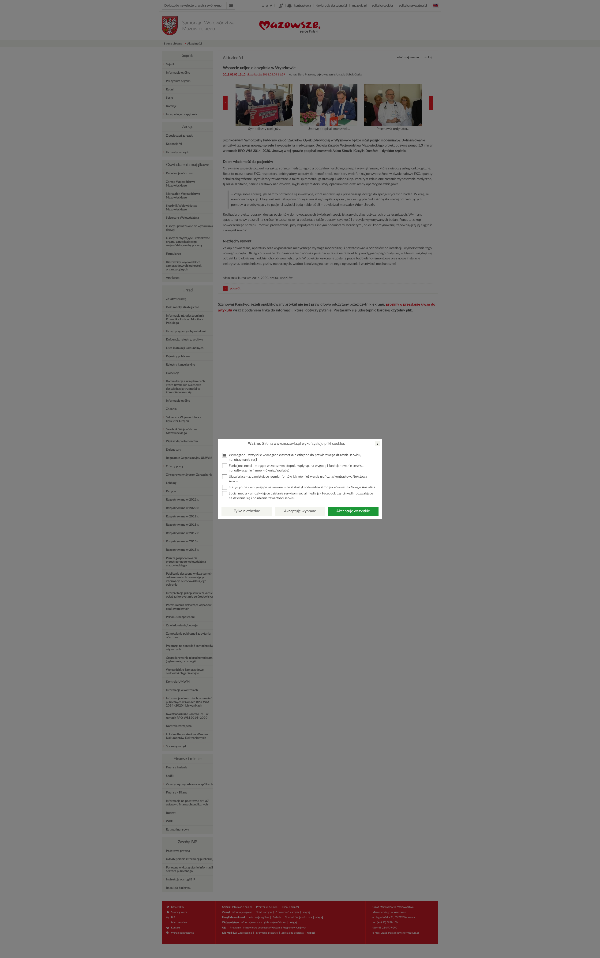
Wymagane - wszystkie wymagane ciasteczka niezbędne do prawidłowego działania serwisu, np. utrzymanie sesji (295, 457)
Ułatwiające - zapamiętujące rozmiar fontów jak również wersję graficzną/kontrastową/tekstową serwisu (298, 479)
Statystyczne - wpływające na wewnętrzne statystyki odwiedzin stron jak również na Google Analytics (302, 487)
